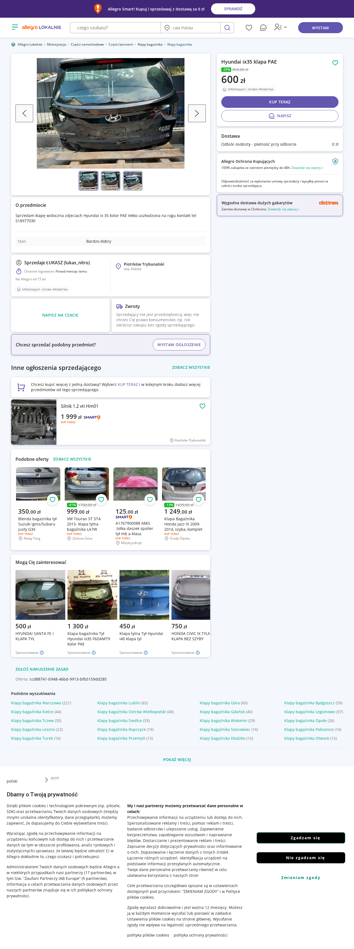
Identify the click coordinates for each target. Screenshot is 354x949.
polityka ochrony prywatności (201, 935)
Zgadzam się (305, 837)
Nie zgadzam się (305, 857)
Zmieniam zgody (301, 877)
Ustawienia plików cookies (151, 919)
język (55, 777)
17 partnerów (97, 872)
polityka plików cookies (148, 935)
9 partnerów (94, 878)
